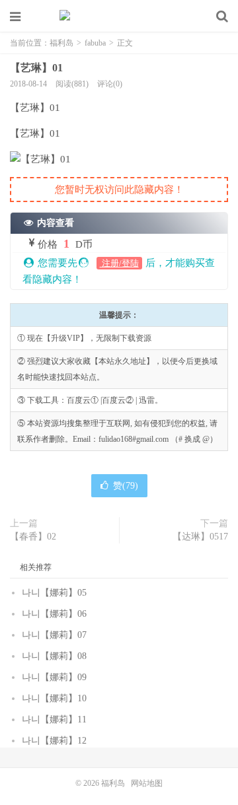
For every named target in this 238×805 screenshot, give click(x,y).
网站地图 (147, 783)
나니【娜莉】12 (54, 741)
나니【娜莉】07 (54, 635)
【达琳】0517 (200, 537)
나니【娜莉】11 (54, 719)
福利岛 (119, 16)
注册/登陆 (119, 263)
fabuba (95, 43)
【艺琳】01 (36, 67)
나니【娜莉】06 (54, 614)
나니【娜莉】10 (54, 698)
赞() (125, 486)
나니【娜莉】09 (54, 677)
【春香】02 (33, 537)
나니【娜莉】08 (54, 656)
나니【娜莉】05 (54, 593)
